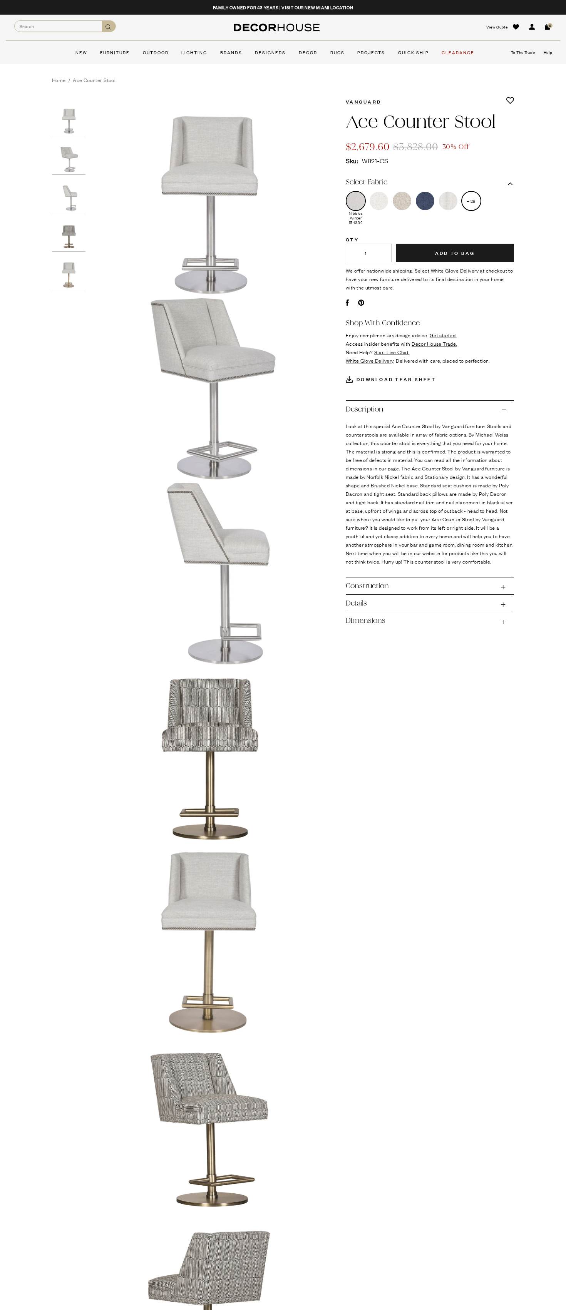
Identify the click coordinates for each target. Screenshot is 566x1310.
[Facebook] (347, 303)
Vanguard (363, 101)
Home (59, 80)
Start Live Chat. (392, 352)
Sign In (531, 26)
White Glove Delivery (370, 360)
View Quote (497, 26)
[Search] (109, 26)
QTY (352, 239)
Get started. (443, 335)
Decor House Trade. (434, 343)
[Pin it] (361, 303)
